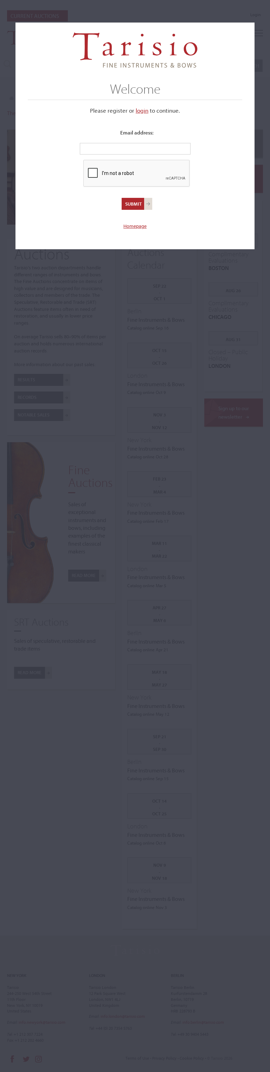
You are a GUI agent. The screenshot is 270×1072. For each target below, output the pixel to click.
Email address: (137, 132)
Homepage (135, 226)
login (142, 110)
